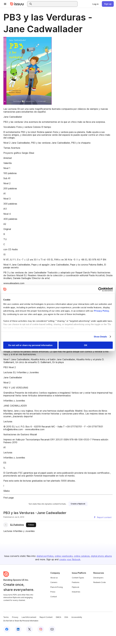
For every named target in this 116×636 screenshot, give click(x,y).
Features (75, 582)
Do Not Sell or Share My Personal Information (20, 621)
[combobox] (55, 4)
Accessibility (76, 617)
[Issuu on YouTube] (52, 629)
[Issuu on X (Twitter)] (29, 629)
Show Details (100, 336)
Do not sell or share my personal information (30, 345)
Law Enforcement (29, 617)
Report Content (46, 617)
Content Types (78, 578)
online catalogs (82, 556)
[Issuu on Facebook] (6, 629)
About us (54, 578)
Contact (53, 597)
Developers (98, 578)
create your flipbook (69, 559)
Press (52, 592)
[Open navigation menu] (5, 4)
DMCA (58, 617)
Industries (76, 592)
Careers (53, 582)
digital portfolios (45, 556)
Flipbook (75, 587)
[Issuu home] (17, 4)
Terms (6, 617)
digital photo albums (101, 556)
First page (8, 497)
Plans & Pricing (56, 587)
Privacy (15, 617)
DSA (66, 617)
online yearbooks (64, 556)
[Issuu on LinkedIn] (18, 629)
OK (85, 345)
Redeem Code (99, 582)
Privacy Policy (101, 311)
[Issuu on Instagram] (40, 629)
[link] (95, 4)
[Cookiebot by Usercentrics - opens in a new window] (100, 289)
